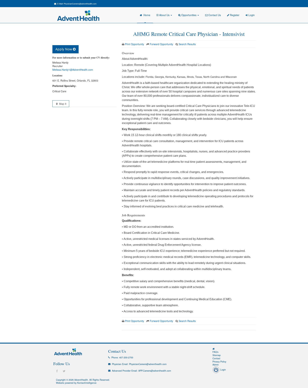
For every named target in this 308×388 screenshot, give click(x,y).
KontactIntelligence (86, 382)
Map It (62, 103)
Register (234, 15)
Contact (216, 358)
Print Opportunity (134, 44)
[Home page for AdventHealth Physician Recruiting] (213, 348)
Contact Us (214, 15)
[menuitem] (165, 15)
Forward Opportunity (161, 44)
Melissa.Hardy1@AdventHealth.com (72, 69)
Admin (215, 364)
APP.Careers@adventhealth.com (154, 370)
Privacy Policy (219, 361)
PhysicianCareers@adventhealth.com (80, 3)
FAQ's (215, 352)
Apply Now (64, 49)
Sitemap (216, 355)
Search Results (187, 44)
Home (146, 15)
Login (251, 15)
